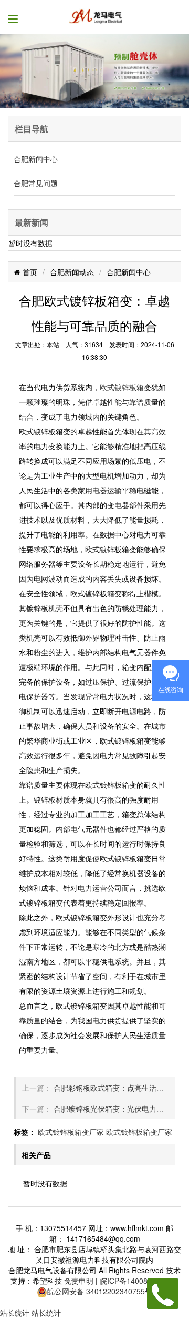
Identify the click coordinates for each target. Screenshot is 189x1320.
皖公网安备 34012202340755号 (99, 1291)
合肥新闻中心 (36, 159)
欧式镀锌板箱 (122, 387)
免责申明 (78, 1280)
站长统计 (14, 1312)
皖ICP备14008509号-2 (137, 1280)
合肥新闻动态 (72, 272)
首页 (28, 272)
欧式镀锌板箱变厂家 (71, 1131)
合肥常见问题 (36, 183)
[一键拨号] (162, 1292)
